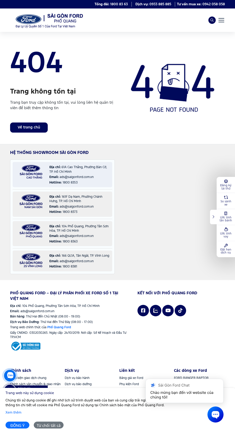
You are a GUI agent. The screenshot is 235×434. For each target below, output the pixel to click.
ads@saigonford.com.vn (37, 311)
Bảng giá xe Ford (131, 378)
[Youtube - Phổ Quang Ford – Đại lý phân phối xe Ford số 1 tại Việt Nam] (168, 310)
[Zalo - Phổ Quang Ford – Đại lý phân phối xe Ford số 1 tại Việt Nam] (155, 310)
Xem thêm (13, 412)
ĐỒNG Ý (17, 426)
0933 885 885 (160, 4)
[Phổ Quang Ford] (25, 346)
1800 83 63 (119, 4)
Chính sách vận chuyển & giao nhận (35, 384)
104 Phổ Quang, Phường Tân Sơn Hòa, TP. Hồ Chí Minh (61, 306)
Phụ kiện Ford (129, 384)
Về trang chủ (29, 127)
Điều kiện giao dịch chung (28, 378)
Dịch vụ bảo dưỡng (78, 384)
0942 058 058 (213, 4)
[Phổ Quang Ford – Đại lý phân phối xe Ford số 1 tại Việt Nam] (48, 20)
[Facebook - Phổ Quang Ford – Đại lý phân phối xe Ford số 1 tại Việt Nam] (143, 310)
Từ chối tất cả (49, 426)
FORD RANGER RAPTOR (191, 378)
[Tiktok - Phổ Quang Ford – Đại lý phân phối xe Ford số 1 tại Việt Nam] (180, 310)
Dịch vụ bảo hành (77, 378)
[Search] (212, 20)
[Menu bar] (221, 20)
